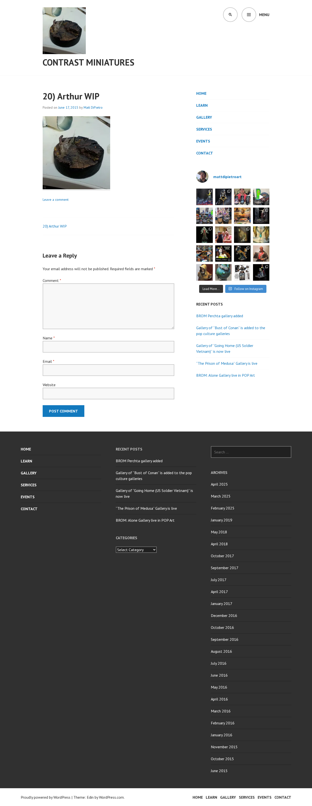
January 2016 (221, 734)
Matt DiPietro (93, 107)
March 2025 (221, 496)
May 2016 (219, 687)
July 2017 (218, 579)
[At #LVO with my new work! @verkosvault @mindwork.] (242, 197)
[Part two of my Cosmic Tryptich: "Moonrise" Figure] (204, 197)
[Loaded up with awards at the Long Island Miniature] (261, 253)
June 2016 (219, 675)
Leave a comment (55, 199)
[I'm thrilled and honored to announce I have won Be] (223, 234)
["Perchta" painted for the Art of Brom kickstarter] (204, 234)
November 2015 (224, 746)
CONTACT (204, 153)
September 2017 (224, 567)
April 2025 (219, 484)
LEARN (202, 105)
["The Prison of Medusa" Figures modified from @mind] (242, 234)
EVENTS (203, 141)
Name (49, 338)
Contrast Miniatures (88, 62)
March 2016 (221, 711)
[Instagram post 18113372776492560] (261, 197)
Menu (264, 14)
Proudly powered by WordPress (45, 797)
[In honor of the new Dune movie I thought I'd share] (204, 272)
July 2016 (218, 663)
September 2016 (224, 639)
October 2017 (222, 555)
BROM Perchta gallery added (219, 315)
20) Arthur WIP (55, 226)
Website (49, 384)
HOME (201, 93)
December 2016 (224, 615)
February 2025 (222, 508)
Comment (52, 280)
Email (48, 361)
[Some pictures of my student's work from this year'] (242, 216)
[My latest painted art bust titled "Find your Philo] (261, 272)
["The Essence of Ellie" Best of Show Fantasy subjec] (242, 253)
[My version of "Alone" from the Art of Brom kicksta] (261, 216)
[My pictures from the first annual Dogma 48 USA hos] (204, 216)
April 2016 (219, 699)
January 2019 (221, 520)
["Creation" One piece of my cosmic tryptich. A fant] (223, 197)
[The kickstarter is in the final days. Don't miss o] (242, 272)
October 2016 (222, 627)
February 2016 (222, 722)
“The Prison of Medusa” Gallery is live (226, 363)
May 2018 (219, 531)
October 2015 (222, 758)
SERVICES (204, 129)
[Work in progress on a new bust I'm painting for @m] (223, 272)
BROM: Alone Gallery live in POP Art (225, 375)
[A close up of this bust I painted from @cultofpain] (261, 234)
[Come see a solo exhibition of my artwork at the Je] (223, 253)
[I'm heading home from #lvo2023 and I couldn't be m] (204, 253)
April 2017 (219, 591)
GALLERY (204, 117)
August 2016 (221, 651)
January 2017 (221, 603)
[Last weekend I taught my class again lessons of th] (223, 216)
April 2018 (219, 543)
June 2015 (219, 770)
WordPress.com (111, 797)
